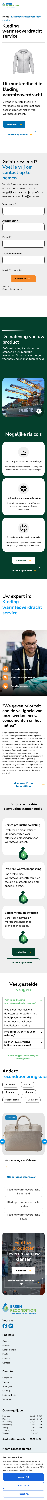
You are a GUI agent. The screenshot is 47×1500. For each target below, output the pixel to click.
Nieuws (6, 1345)
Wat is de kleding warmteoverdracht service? (20, 1001)
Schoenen (10, 1084)
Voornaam (9, 204)
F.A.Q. (5, 1354)
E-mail (6, 237)
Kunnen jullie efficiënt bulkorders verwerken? (17, 1043)
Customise (23, 1485)
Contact (6, 1362)
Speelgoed (10, 1092)
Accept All (23, 1477)
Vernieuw (32, 1099)
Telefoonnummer (12, 253)
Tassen (27, 1084)
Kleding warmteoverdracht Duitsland (23, 1204)
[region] (23, 1476)
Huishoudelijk (12, 1099)
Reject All (24, 1493)
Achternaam (10, 221)
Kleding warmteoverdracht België (23, 1216)
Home (5, 16)
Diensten (6, 1358)
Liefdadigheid (9, 1349)
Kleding (29, 1092)
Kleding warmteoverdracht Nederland (23, 1191)
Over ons (6, 1341)
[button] (23, 1002)
